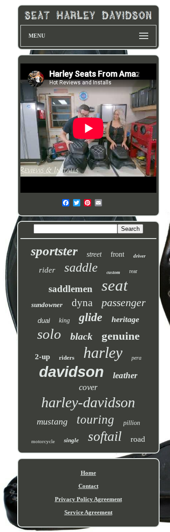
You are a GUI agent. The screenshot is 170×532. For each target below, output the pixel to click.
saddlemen (70, 288)
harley (102, 352)
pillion (131, 423)
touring (95, 419)
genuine (121, 336)
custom (113, 272)
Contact (88, 486)
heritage (125, 319)
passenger (124, 302)
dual (44, 320)
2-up (42, 356)
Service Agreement (88, 512)
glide (90, 317)
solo (49, 334)
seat (115, 285)
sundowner (47, 304)
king (64, 320)
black (81, 336)
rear (133, 271)
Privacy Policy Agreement (88, 499)
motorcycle (43, 441)
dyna (82, 302)
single (71, 440)
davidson (71, 371)
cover (88, 387)
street (94, 254)
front (117, 254)
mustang (52, 421)
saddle (80, 267)
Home (88, 472)
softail (104, 436)
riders (66, 357)
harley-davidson (88, 402)
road (138, 439)
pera (136, 358)
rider (47, 270)
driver (139, 256)
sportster (54, 251)
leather (125, 375)
